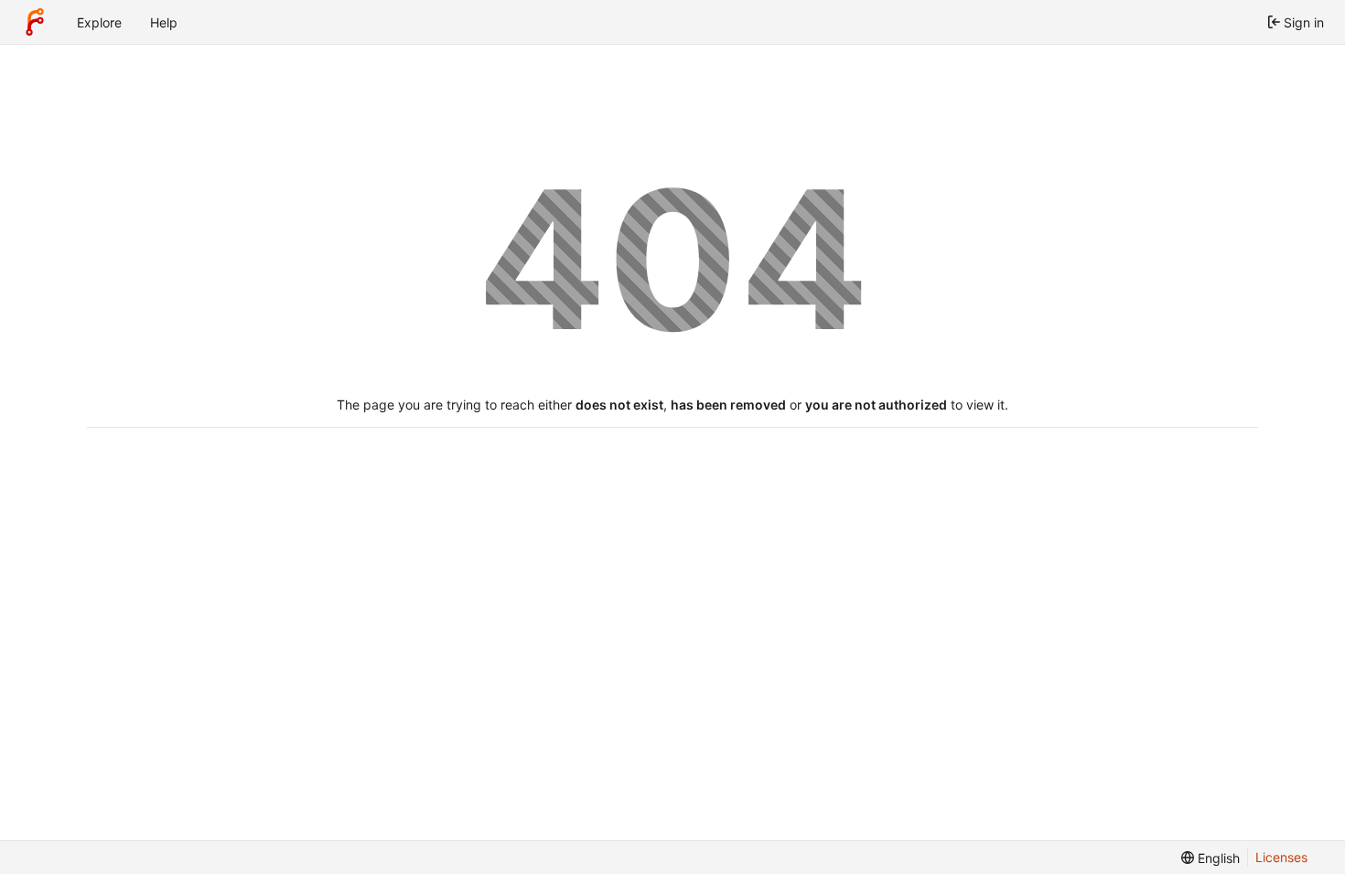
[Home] (34, 21)
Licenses (1281, 857)
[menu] (1210, 858)
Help (164, 22)
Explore (99, 22)
